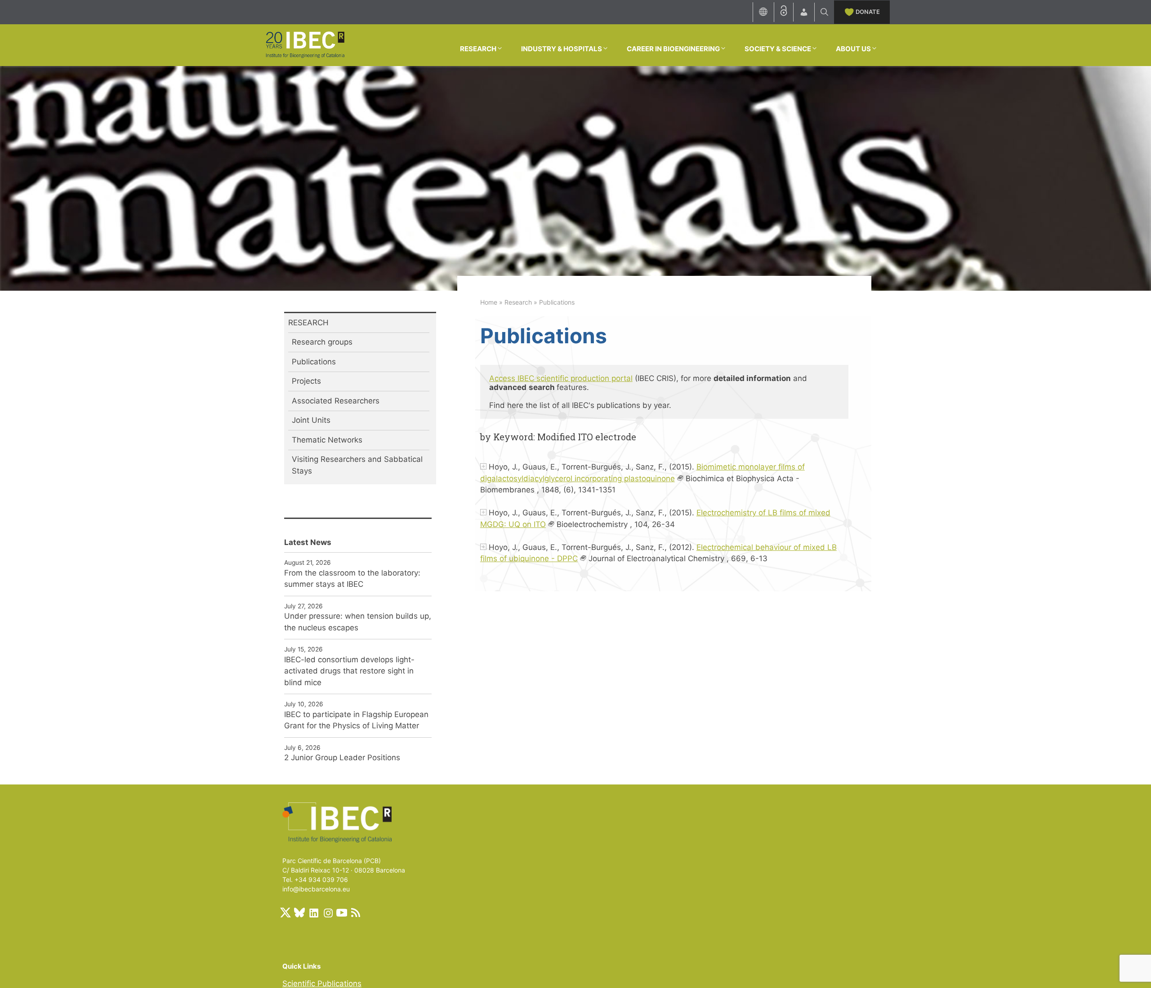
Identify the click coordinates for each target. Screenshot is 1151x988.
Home (488, 302)
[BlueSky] (299, 912)
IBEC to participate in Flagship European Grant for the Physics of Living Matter (356, 720)
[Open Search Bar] (824, 12)
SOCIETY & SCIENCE (778, 48)
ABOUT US (853, 48)
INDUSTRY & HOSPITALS (561, 48)
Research (518, 302)
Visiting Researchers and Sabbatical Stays (357, 465)
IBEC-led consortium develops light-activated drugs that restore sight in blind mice (349, 671)
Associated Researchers (335, 400)
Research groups (322, 341)
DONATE (868, 11)
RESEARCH (478, 48)
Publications (314, 361)
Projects (306, 381)
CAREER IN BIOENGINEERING (673, 48)
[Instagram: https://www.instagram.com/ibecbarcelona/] (327, 912)
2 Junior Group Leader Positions (342, 757)
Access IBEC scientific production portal (561, 378)
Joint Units (311, 420)
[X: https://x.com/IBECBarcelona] (285, 912)
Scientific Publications (321, 983)
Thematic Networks (327, 439)
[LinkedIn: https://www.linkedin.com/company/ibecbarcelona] (313, 912)
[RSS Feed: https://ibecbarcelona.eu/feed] (355, 912)
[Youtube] (341, 912)
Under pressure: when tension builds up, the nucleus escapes (357, 621)
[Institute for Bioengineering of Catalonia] (304, 44)
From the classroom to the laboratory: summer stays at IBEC (352, 578)
